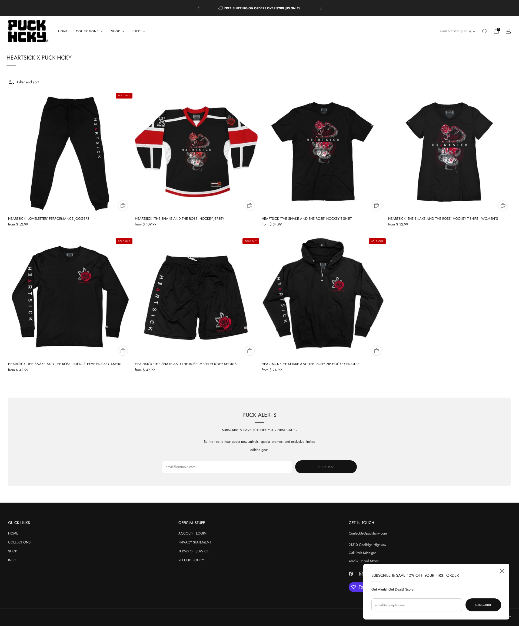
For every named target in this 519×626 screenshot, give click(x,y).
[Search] (484, 31)
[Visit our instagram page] (361, 573)
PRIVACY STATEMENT (194, 542)
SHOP (12, 551)
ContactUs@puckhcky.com (368, 533)
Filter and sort (28, 82)
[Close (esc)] (502, 571)
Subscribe (483, 605)
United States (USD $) (455, 31)
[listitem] (259, 8)
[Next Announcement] (320, 8)
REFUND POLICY (191, 560)
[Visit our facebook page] (350, 573)
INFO (12, 560)
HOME (63, 31)
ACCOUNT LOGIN (192, 533)
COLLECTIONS (19, 542)
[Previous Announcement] (198, 8)
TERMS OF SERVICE (193, 551)
